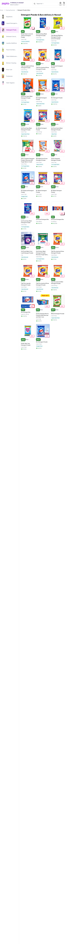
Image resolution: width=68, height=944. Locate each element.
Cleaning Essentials (10, 10)
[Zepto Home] (5, 3)
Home (1, 10)
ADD (32, 28)
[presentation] (4, 10)
